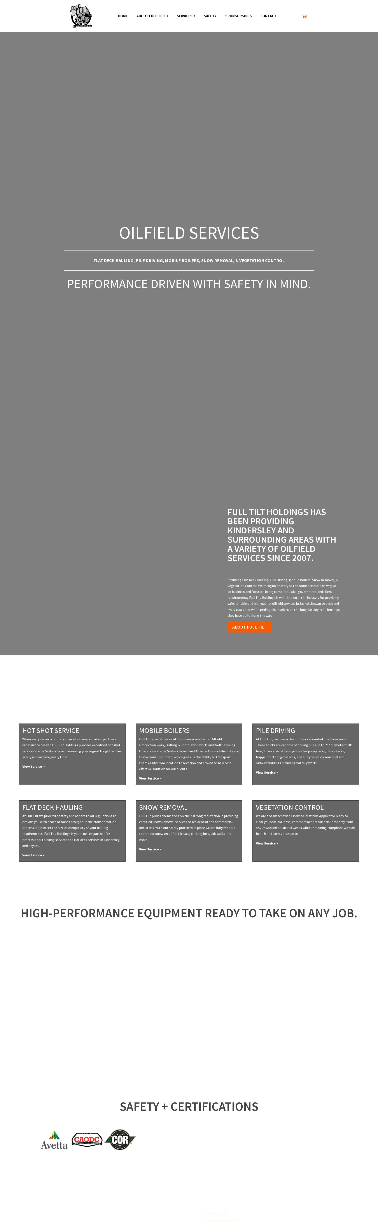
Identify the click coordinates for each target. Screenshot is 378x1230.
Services (186, 16)
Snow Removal (217, 260)
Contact (268, 16)
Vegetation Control (262, 260)
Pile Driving (149, 260)
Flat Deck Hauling (113, 260)
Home (123, 16)
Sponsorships (238, 16)
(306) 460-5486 (216, 1213)
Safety (210, 16)
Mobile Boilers (182, 260)
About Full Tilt (152, 16)
